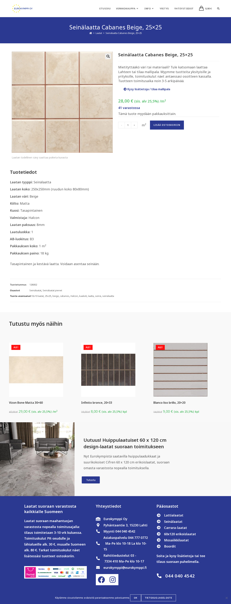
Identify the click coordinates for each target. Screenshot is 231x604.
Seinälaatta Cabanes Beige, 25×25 (124, 33)
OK (135, 597)
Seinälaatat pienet (52, 290)
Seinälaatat (35, 290)
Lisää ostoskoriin (167, 125)
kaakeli (83, 296)
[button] (108, 56)
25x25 (48, 296)
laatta (91, 296)
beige (56, 296)
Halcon (74, 296)
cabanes (64, 296)
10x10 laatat (37, 296)
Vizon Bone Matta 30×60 (26, 403)
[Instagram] (112, 579)
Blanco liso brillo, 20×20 (169, 403)
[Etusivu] (90, 33)
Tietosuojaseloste (158, 597)
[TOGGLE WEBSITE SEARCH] (218, 8)
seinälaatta (108, 296)
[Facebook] (101, 579)
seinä (98, 296)
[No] (226, 598)
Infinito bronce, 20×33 (96, 403)
